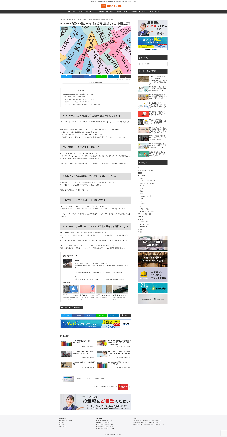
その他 (140, 232)
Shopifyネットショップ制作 (103, 422)
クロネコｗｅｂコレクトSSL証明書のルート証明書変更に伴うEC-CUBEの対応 (70, 297)
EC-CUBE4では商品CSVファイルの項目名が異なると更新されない (82, 104)
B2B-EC (140, 173)
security (140, 216)
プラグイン (143, 186)
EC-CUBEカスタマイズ (147, 181)
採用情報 (61, 424)
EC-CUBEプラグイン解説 (146, 211)
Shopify (140, 219)
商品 (71, 307)
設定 (141, 201)
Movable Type (144, 224)
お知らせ (141, 229)
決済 (141, 198)
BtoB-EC (143, 178)
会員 (141, 188)
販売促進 (143, 204)
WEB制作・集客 (143, 221)
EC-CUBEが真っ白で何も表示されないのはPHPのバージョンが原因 (120, 297)
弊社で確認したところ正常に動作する (74, 96)
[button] (165, 64)
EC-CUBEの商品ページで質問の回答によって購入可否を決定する (87, 297)
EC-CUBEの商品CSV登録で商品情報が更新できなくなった (80, 94)
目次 (79, 90)
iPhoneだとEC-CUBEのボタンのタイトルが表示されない (103, 296)
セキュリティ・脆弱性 (147, 183)
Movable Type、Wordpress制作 (104, 426)
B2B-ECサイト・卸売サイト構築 (104, 424)
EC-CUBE (76, 292)
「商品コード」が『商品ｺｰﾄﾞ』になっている (76, 102)
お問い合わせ (62, 426)
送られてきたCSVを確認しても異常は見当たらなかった (79, 99)
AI (138, 168)
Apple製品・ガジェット (145, 170)
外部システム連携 (145, 196)
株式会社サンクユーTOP (65, 420)
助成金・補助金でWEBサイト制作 (105, 428)
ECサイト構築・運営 (145, 214)
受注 (141, 191)
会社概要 (61, 422)
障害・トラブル (78, 307)
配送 (141, 206)
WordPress (143, 227)
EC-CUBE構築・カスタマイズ (104, 420)
